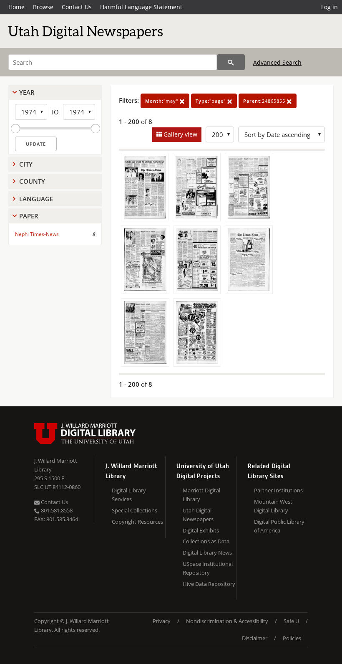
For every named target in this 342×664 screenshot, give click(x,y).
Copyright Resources (137, 521)
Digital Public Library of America (279, 526)
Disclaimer (254, 638)
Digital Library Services (129, 495)
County (32, 181)
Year (27, 92)
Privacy (162, 621)
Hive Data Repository (209, 584)
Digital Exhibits (201, 530)
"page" (211, 101)
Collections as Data (206, 541)
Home (16, 7)
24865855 (265, 101)
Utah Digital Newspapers (198, 515)
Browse (43, 7)
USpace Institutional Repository (208, 568)
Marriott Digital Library (201, 495)
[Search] (231, 62)
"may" (162, 101)
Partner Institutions (278, 490)
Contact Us (77, 7)
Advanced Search (277, 62)
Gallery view (179, 134)
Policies (292, 638)
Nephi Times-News (37, 234)
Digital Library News (207, 552)
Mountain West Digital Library (273, 506)
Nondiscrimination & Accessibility (227, 621)
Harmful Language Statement (141, 7)
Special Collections (134, 510)
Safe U (291, 621)
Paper (28, 216)
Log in (329, 7)
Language (36, 199)
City (26, 164)
